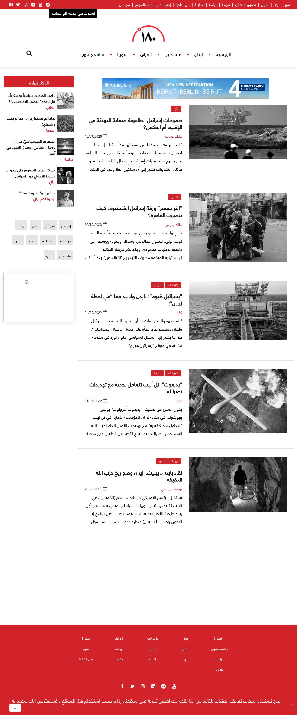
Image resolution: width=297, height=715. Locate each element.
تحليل (265, 4)
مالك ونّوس (174, 224)
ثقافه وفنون (92, 53)
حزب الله (47, 241)
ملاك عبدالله (173, 136)
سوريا (122, 53)
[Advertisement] (185, 595)
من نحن (124, 4)
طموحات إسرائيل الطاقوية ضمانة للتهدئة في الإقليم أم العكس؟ (135, 122)
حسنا (15, 708)
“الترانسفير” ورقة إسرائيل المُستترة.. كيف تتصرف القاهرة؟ (139, 210)
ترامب (21, 225)
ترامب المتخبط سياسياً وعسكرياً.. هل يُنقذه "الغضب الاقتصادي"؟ (31, 98)
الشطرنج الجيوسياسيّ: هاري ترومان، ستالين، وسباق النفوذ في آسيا (31, 146)
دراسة (213, 4)
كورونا (219, 669)
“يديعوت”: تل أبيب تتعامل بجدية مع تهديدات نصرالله (136, 387)
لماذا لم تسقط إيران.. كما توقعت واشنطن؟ (31, 121)
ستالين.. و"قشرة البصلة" (37, 192)
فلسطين (173, 53)
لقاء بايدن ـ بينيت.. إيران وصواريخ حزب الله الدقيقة (139, 475)
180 (179, 312)
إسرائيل (66, 225)
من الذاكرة (183, 4)
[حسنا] (291, 705)
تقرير (287, 4)
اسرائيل (50, 225)
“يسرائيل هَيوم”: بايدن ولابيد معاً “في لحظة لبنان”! (136, 299)
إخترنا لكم (164, 4)
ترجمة (226, 4)
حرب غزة (65, 241)
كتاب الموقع (143, 4)
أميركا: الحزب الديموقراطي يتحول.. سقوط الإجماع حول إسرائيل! (30, 172)
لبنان (198, 53)
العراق (146, 53)
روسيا (32, 241)
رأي (276, 4)
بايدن (35, 225)
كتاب (238, 4)
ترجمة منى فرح (171, 488)
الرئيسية (223, 53)
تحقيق (251, 4)
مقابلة (199, 4)
